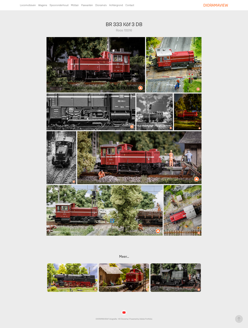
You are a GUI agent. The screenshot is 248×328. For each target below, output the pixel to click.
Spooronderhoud (59, 5)
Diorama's (101, 5)
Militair (75, 5)
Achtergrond (116, 5)
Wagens (42, 5)
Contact (129, 5)
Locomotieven (28, 5)
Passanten (87, 5)
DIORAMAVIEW (215, 5)
